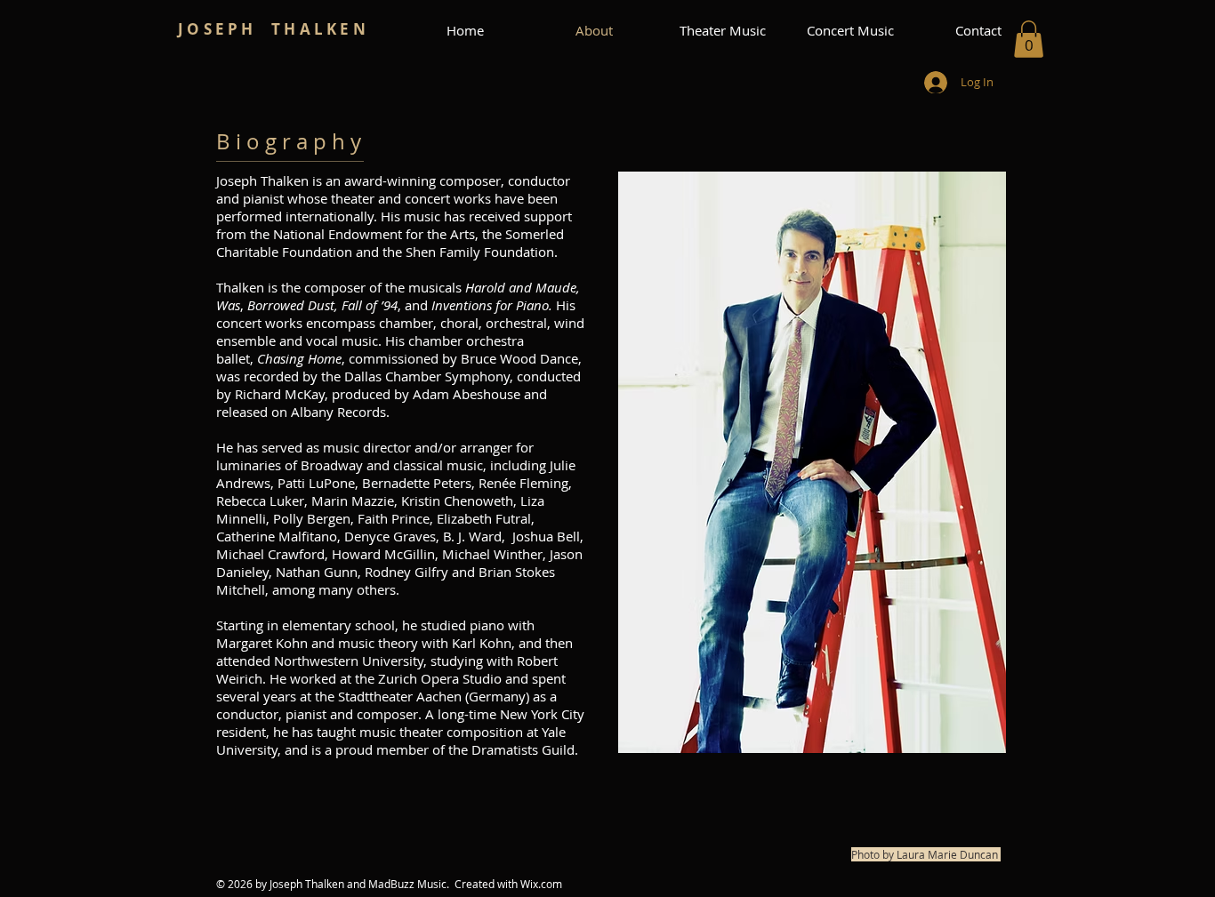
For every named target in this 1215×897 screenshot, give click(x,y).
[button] (1028, 39)
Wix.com (541, 884)
